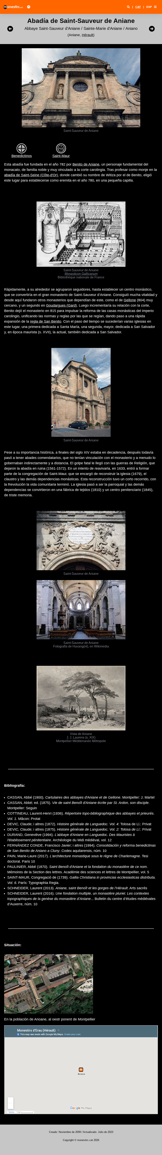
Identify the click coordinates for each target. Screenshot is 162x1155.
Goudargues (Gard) (61, 305)
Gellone (130, 300)
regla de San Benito (45, 321)
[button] (155, 7)
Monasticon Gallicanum (81, 273)
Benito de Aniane (86, 164)
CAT (138, 6)
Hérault (87, 35)
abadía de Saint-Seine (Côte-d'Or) (31, 175)
